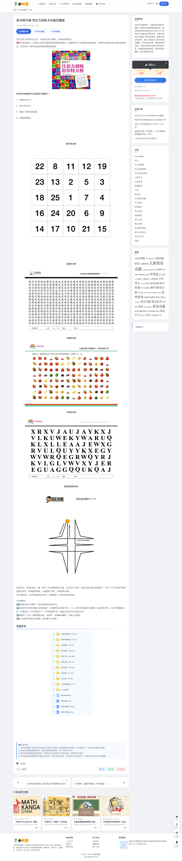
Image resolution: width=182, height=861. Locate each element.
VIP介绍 (101, 3)
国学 (159, 269)
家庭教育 (89, 3)
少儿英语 (143, 283)
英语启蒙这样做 (153, 311)
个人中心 (69, 841)
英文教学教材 (140, 228)
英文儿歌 (138, 219)
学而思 (154, 274)
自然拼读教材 (149, 297)
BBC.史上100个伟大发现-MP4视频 (149, 115)
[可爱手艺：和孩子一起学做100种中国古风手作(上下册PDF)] (56, 806)
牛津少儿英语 (148, 293)
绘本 (159, 293)
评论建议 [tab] (56, 31)
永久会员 (161, 71)
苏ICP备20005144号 (91, 857)
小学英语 (154, 278)
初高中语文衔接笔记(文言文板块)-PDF (150, 119)
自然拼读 (138, 215)
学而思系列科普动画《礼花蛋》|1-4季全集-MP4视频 (114, 822)
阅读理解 (155, 315)
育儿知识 (138, 211)
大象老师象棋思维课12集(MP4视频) (85, 822)
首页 (15, 10)
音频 (136, 240)
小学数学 (145, 279)
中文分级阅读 (149, 258)
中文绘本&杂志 (141, 173)
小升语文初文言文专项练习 (146, 138)
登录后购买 (151, 80)
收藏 (112, 769)
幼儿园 (116, 819)
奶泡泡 (147, 275)
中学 (136, 160)
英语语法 (143, 315)
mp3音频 (140, 258)
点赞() (122, 769)
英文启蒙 (146, 301)
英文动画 (138, 223)
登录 (165, 4)
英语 (140, 306)
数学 (153, 287)
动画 (155, 270)
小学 (27, 819)
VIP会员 (142, 71)
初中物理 (151, 270)
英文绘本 (157, 301)
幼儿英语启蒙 (140, 198)
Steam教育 (77, 3)
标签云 (68, 844)
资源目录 (139, 327)
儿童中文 (52, 3)
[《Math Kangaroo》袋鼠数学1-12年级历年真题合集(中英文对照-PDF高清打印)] (27, 806)
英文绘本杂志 (140, 232)
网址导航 (69, 846)
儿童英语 (41, 3)
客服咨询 (95, 844)
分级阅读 (145, 270)
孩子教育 (162, 274)
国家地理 (141, 274)
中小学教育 (64, 3)
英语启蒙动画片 (141, 311)
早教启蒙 (140, 293)
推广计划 (95, 846)
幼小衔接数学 (145, 288)
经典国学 (138, 207)
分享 (102, 769)
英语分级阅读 (148, 307)
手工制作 (138, 202)
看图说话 (155, 293)
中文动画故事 (140, 169)
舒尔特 (23, 763)
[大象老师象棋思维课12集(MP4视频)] (86, 806)
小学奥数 (138, 279)
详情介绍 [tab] (24, 31)
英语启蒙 (159, 306)
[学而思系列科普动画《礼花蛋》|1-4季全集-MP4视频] (115, 806)
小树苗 (23, 769)
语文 (148, 314)
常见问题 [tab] (40, 31)
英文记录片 (139, 236)
